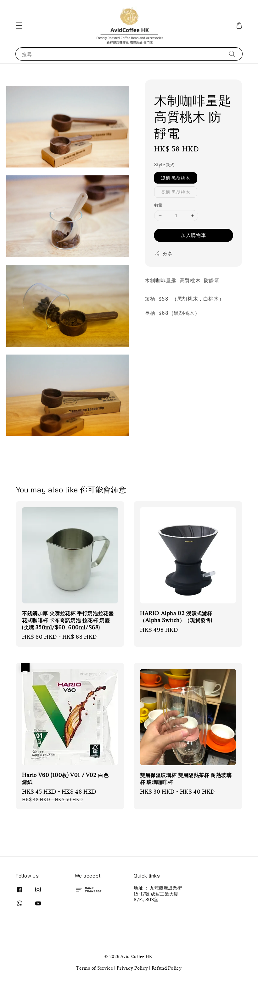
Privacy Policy (132, 968)
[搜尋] (232, 54)
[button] (19, 25)
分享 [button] (167, 253)
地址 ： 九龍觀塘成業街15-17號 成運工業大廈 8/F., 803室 (158, 893)
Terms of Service (94, 968)
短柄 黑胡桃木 (175, 178)
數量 (158, 205)
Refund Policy (167, 968)
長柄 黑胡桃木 (175, 192)
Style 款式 (164, 164)
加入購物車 (193, 235)
